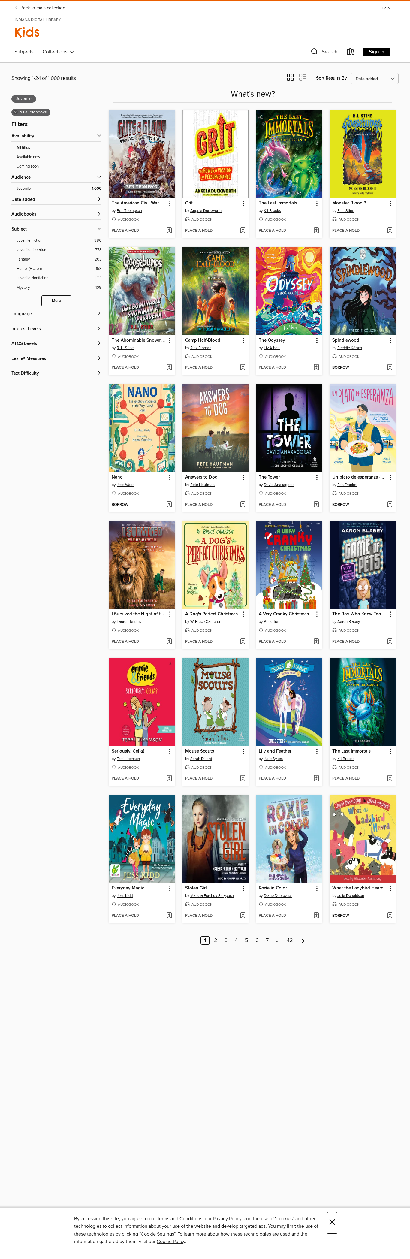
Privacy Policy (227, 1219)
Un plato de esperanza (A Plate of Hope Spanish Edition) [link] (359, 477)
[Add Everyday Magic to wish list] (169, 916)
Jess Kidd (125, 895)
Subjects (24, 52)
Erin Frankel (347, 484)
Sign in (376, 52)
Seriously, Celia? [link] (128, 751)
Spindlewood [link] (345, 340)
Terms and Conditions (179, 1219)
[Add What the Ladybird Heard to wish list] (389, 916)
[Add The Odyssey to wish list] (316, 368)
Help (386, 8)
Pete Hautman (202, 484)
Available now (28, 157)
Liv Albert (272, 348)
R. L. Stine (345, 210)
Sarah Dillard (201, 758)
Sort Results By (331, 78)
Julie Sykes (273, 758)
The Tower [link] (269, 477)
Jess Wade (125, 484)
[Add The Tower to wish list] (316, 505)
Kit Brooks (272, 210)
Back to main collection (42, 8)
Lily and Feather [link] (275, 751)
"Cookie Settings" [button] (157, 1234)
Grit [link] (189, 203)
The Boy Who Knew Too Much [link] (359, 614)
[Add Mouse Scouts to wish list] (242, 779)
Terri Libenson (128, 758)
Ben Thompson (129, 210)
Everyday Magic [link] (128, 888)
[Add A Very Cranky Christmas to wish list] (316, 642)
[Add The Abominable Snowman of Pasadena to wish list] (169, 368)
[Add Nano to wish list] (169, 505)
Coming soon (28, 166)
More (56, 300)
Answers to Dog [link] (201, 477)
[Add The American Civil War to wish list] (169, 231)
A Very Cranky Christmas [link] (284, 614)
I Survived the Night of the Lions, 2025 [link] (139, 614)
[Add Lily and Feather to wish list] (316, 779)
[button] (323, 53)
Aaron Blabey (348, 621)
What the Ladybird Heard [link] (358, 888)
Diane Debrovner (278, 895)
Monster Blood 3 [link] (349, 203)
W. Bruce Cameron (205, 621)
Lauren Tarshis (129, 621)
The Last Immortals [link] (278, 203)
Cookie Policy (171, 1242)
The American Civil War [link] (135, 203)
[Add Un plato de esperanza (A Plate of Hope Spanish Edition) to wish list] (389, 505)
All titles (23, 147)
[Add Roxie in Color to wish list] (316, 916)
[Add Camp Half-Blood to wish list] (242, 368)
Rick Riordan (200, 348)
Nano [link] (117, 477)
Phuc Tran (272, 621)
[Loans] (351, 53)
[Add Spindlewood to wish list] (389, 368)
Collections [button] (56, 52)
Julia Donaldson (350, 895)
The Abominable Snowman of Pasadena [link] (139, 340)
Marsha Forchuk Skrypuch (212, 895)
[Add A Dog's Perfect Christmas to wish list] (242, 642)
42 (290, 940)
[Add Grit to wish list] (242, 231)
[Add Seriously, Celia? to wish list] (169, 779)
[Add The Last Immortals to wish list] (316, 231)
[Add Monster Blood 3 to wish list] (389, 231)
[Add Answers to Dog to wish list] (242, 505)
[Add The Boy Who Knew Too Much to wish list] (389, 642)
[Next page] (303, 940)
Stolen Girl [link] (196, 888)
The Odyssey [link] (272, 340)
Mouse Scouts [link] (199, 751)
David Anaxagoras (279, 484)
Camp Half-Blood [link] (202, 340)
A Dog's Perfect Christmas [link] (211, 614)
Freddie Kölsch (349, 348)
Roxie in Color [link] (273, 888)
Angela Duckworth (206, 210)
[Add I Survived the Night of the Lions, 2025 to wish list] (169, 642)
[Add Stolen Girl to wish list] (242, 916)
